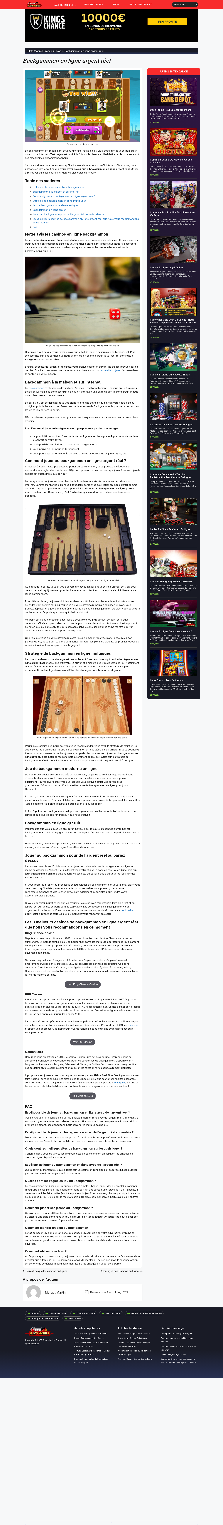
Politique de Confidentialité (45, 1318)
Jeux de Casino (93, 4)
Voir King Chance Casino (83, 984)
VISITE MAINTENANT (140, 4)
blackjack (119, 1082)
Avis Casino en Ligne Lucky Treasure (90, 1333)
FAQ (35, 227)
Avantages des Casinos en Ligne (120, 1271)
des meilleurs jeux (110, 370)
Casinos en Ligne (63, 5)
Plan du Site (75, 1318)
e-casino (133, 1025)
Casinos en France (86, 1313)
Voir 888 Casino (82, 1041)
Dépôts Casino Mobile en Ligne (146, 1313)
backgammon (37, 388)
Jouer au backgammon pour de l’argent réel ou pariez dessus (69, 214)
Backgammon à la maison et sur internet (56, 191)
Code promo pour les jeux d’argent (176, 1333)
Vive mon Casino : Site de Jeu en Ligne (135, 1359)
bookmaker (127, 910)
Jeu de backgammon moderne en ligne (58, 205)
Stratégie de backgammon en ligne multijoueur (59, 200)
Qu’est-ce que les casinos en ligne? (47, 1271)
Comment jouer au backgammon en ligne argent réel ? (64, 196)
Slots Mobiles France (53, 1340)
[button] (111, 1523)
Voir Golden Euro (82, 1095)
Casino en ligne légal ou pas (173, 1354)
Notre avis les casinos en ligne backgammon (58, 187)
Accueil (35, 1313)
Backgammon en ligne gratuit (49, 209)
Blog (116, 4)
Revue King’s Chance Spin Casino (89, 1338)
